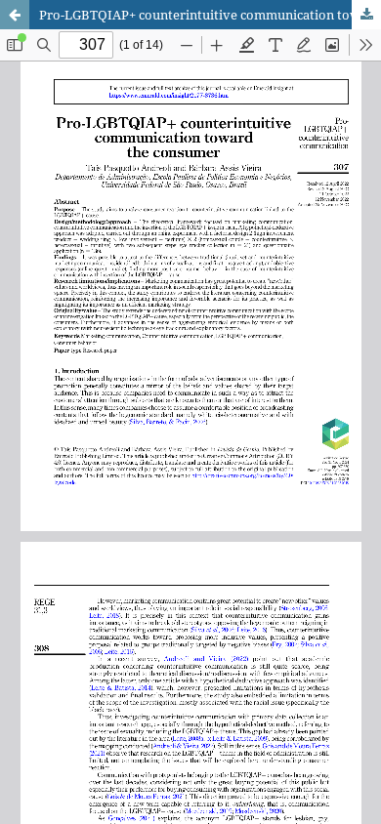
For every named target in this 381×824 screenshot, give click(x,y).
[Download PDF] (366, 14)
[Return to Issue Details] (14, 14)
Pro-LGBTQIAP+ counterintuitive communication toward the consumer (210, 14)
